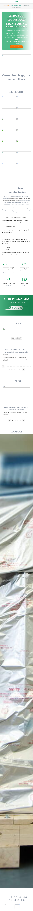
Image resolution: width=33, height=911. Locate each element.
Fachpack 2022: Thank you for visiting (30, 366)
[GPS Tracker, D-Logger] (9, 168)
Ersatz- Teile (20, 314)
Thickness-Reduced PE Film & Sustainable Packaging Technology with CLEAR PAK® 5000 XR (13, 420)
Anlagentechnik (18, 314)
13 (25, 887)
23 (22, 889)
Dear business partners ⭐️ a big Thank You (10, 369)
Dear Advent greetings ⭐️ (21, 366)
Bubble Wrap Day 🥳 (16, 420)
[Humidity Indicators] (23, 168)
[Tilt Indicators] (23, 157)
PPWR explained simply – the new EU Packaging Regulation (12, 420)
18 (12, 889)
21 (18, 889)
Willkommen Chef (9, 70)
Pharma (13, 70)
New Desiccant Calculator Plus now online (16, 369)
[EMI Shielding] (9, 123)
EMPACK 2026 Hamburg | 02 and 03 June (7, 366)
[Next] (31, 40)
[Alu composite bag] (9, 101)
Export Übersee (23, 70)
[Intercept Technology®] (9, 146)
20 (16, 889)
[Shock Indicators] (9, 157)
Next (23, 369)
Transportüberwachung (11, 70)
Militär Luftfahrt (24, 314)
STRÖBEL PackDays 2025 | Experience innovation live (17, 366)
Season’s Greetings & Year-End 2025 (13, 366)
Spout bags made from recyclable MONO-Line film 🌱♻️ (19, 420)
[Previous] (1, 40)
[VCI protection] (23, 123)
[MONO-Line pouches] (9, 112)
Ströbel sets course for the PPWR (11, 366)
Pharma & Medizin (8, 314)
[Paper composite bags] (23, 101)
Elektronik (14, 314)
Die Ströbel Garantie (19, 70)
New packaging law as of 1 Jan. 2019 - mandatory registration (20, 369)
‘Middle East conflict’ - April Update (8, 366)
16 (31, 887)
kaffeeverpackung (16, 314)
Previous (3, 366)
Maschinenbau (22, 314)
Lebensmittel (10, 314)
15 (29, 887)
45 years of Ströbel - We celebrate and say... (27, 366)
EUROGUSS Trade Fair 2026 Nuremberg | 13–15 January (14, 366)
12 (23, 887)
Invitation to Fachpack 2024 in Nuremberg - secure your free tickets (24, 366)
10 (19, 887)
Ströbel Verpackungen (17, 70)
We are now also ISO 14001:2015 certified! (20, 366)
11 (21, 887)
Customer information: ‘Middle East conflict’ (10, 366)
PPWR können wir (7, 70)
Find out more (17, 46)
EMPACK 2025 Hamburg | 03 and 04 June (18, 366)
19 (14, 889)
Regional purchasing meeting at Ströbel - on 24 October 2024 (23, 366)
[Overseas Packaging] (23, 146)
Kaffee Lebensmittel (21, 70)
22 (20, 889)
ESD (25, 70)
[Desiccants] (9, 134)
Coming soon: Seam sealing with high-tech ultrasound (20, 420)
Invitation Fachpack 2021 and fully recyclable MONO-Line (13, 369)
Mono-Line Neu (15, 70)
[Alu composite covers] (23, 134)
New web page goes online (17, 369)
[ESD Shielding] (23, 112)
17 (10, 889)
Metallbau (12, 314)
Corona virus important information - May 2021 (14, 369)
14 (27, 887)
